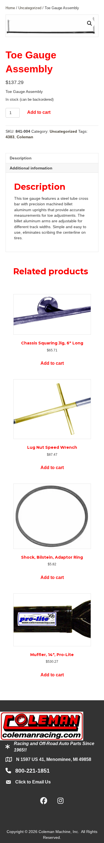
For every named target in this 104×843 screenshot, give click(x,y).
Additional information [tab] (31, 168)
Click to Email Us (33, 782)
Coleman (25, 137)
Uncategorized (29, 8)
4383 (10, 137)
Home (10, 8)
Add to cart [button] (52, 363)
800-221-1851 (32, 771)
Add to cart (38, 112)
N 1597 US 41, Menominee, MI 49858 (53, 759)
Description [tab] (21, 158)
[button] (90, 23)
